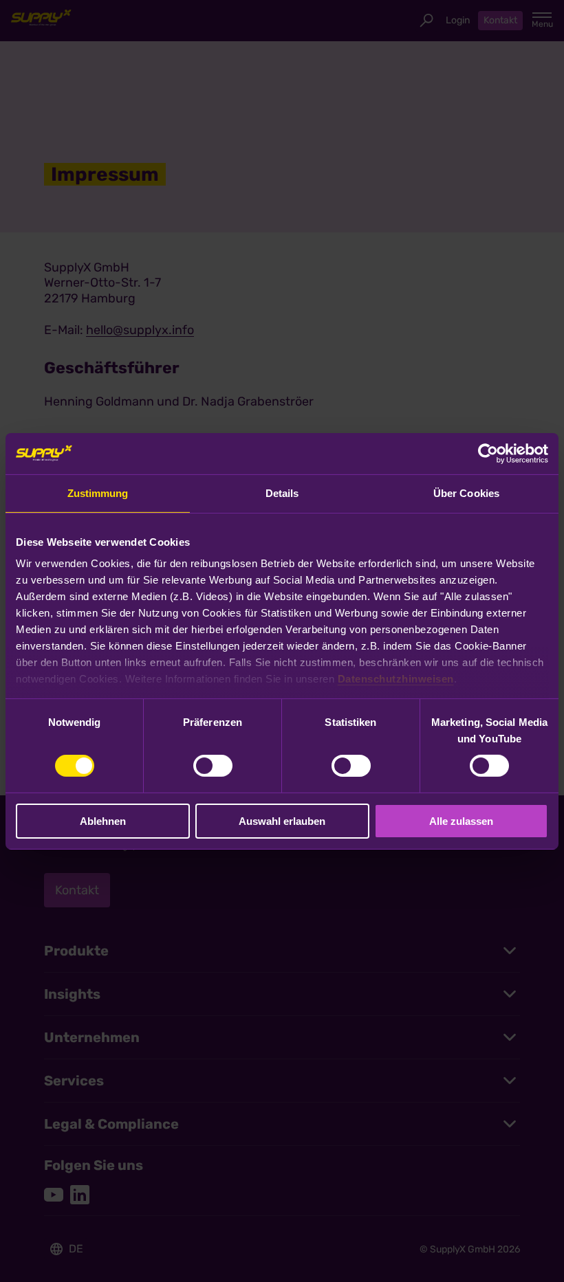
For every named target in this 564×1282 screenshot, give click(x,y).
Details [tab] (282, 492)
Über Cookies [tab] (466, 492)
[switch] (212, 766)
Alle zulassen (461, 821)
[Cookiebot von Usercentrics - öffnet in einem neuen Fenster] (488, 453)
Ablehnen (103, 821)
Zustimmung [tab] (98, 492)
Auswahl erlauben (282, 821)
